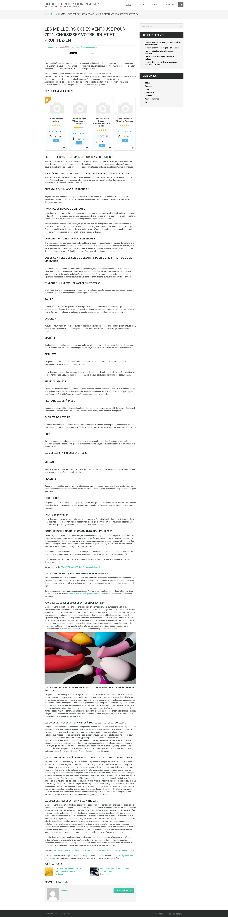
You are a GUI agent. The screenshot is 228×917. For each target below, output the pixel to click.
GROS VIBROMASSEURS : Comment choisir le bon (81, 567)
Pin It (93, 53)
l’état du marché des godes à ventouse (85, 594)
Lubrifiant (148, 95)
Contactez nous (159, 914)
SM (146, 102)
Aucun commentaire (89, 47)
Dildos (54, 14)
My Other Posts (122, 890)
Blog (142, 5)
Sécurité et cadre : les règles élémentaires (162, 48)
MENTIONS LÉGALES (176, 914)
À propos (170, 5)
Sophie (50, 47)
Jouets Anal (149, 92)
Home (47, 14)
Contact (155, 5)
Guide (128, 5)
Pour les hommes (152, 99)
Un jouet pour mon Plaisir (72, 4)
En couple (148, 86)
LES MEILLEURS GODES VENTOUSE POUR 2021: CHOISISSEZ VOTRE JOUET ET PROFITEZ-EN (94, 850)
